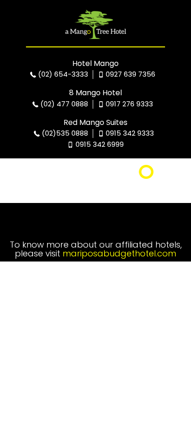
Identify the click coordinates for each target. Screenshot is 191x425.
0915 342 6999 (99, 144)
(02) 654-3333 (62, 74)
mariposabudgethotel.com (119, 253)
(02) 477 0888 (63, 104)
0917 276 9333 (128, 104)
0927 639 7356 (129, 74)
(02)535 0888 (64, 133)
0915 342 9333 (129, 133)
